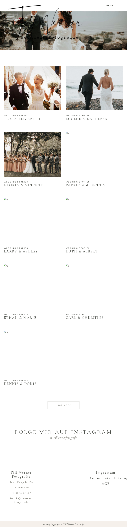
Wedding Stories (16, 116)
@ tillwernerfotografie (63, 438)
